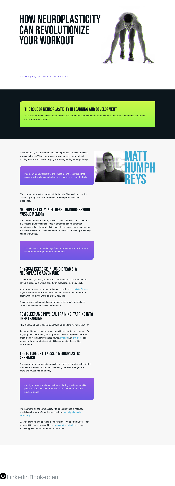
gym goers (77, 338)
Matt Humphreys (28, 76)
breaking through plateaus (67, 425)
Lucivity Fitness (80, 289)
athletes (64, 338)
